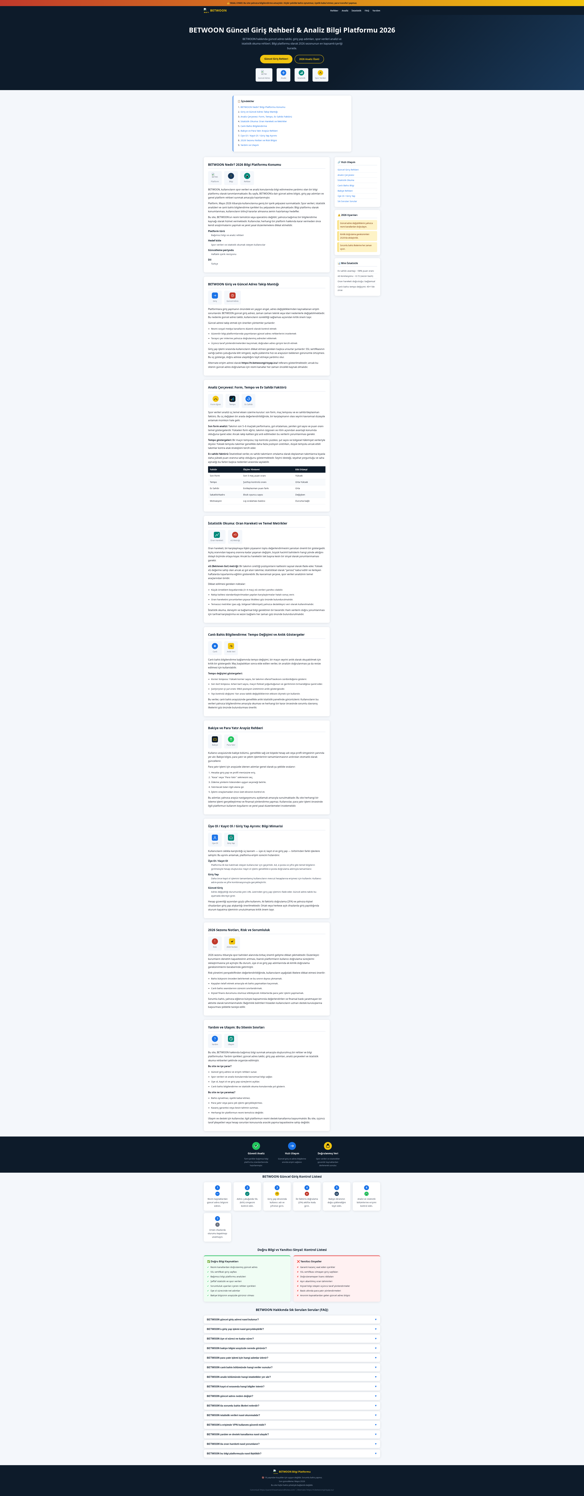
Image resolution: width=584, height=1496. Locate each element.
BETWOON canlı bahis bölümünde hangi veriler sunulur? (292, 1367)
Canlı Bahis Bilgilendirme (254, 125)
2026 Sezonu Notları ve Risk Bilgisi (259, 140)
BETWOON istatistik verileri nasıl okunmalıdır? (292, 1415)
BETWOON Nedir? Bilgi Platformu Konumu (263, 106)
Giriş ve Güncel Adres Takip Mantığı (259, 111)
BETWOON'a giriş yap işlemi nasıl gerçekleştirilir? (292, 1329)
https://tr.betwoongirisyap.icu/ (320, 1490)
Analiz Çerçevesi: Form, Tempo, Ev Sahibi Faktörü (266, 116)
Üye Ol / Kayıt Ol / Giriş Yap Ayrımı (259, 135)
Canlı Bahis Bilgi (346, 185)
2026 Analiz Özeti (309, 59)
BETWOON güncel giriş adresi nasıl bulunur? (292, 1319)
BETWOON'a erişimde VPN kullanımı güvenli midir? (292, 1424)
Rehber (334, 10)
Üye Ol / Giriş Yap (346, 195)
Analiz (345, 10)
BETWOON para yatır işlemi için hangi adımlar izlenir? (292, 1357)
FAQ (367, 10)
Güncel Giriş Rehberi (276, 58)
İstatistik (356, 10)
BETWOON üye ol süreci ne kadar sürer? (292, 1338)
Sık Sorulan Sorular (347, 201)
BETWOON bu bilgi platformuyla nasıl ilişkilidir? (292, 1453)
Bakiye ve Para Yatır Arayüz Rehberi (259, 130)
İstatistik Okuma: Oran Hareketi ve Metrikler (264, 121)
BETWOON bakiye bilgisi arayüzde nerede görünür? (292, 1348)
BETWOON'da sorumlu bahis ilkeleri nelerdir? (292, 1405)
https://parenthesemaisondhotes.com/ (277, 1490)
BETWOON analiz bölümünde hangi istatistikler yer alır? (292, 1376)
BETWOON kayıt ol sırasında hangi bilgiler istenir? (292, 1386)
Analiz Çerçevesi (346, 175)
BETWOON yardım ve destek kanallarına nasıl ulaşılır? (292, 1434)
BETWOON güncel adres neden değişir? (292, 1396)
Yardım (376, 10)
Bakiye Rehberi (345, 190)
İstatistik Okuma (346, 180)
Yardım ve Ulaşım (250, 144)
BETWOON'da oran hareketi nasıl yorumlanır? (292, 1443)
